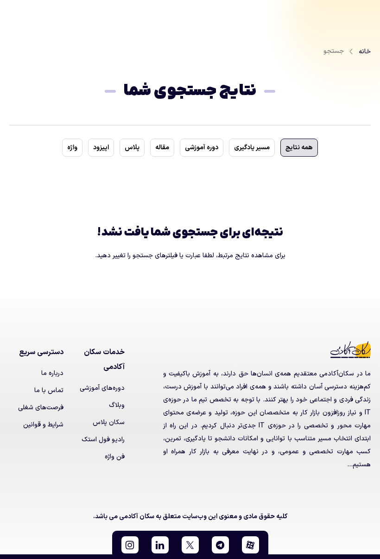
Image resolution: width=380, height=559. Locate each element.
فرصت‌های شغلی (40, 408)
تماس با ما (48, 390)
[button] (250, 544)
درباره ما (52, 373)
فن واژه (115, 457)
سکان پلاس (109, 422)
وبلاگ (117, 405)
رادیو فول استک (103, 440)
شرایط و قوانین (43, 425)
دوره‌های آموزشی (102, 388)
